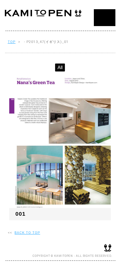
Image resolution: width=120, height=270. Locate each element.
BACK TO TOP (27, 233)
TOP (11, 42)
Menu (104, 17)
